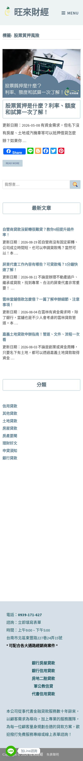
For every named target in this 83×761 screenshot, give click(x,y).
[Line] (11, 751)
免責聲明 (53, 754)
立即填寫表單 (29, 622)
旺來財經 (31, 13)
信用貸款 (10, 406)
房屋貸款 (10, 428)
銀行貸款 (10, 458)
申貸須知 (10, 450)
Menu (73, 13)
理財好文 (10, 443)
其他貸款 (10, 413)
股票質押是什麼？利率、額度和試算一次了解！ (40, 109)
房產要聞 (10, 436)
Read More (12, 163)
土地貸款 (10, 421)
